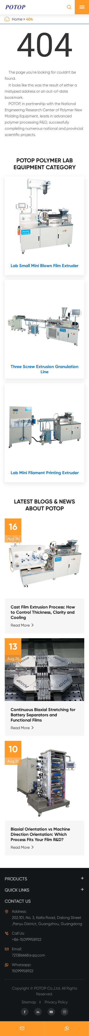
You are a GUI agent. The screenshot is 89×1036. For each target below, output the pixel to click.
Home (17, 19)
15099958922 (22, 971)
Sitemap (29, 1002)
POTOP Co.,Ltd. (47, 988)
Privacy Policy (56, 1002)
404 (29, 19)
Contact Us (18, 901)
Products (16, 878)
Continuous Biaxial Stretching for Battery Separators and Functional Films (43, 715)
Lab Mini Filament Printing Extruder (45, 472)
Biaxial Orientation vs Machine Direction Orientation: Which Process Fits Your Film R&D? (40, 834)
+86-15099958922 (26, 939)
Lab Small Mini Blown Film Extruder (44, 265)
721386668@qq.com (28, 955)
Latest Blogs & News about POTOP (44, 505)
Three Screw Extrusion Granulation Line (44, 369)
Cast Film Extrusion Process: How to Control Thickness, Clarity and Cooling (43, 612)
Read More (22, 625)
